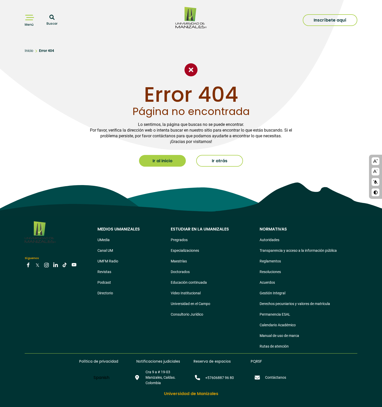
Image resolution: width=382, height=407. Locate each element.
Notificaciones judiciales (158, 361)
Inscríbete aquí (330, 20)
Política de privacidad (98, 361)
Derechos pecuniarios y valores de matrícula (295, 304)
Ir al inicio (163, 161)
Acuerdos (267, 282)
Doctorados (180, 272)
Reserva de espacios (212, 361)
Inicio (29, 51)
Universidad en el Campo (190, 304)
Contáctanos (275, 377)
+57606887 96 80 (219, 378)
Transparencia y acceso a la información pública (298, 250)
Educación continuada (189, 282)
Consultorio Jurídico (187, 314)
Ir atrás (219, 161)
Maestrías (179, 261)
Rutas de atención (274, 346)
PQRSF (256, 361)
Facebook (28, 264)
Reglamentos (270, 261)
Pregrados (179, 240)
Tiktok (64, 264)
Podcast (104, 282)
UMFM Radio (107, 261)
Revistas (104, 272)
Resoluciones (270, 272)
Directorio (105, 293)
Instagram (46, 264)
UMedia (103, 240)
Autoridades (269, 240)
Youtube (73, 264)
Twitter (37, 264)
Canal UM (105, 250)
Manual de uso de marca (279, 336)
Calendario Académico (278, 325)
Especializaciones (185, 250)
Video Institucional (186, 293)
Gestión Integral (272, 293)
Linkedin (55, 264)
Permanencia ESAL (275, 314)
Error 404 (46, 51)
